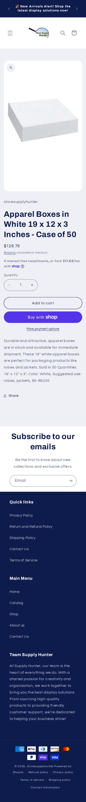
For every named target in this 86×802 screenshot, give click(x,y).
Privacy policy (63, 772)
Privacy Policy (21, 515)
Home (15, 592)
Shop (14, 614)
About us (17, 625)
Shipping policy (59, 780)
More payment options (43, 329)
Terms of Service (24, 560)
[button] (10, 32)
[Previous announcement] (9, 8)
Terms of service (32, 780)
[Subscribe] (70, 481)
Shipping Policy (22, 538)
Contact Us (19, 549)
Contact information (45, 787)
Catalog (16, 603)
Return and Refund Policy (31, 526)
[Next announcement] (77, 8)
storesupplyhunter (40, 766)
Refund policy (38, 772)
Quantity (11, 275)
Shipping (10, 252)
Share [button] (14, 396)
